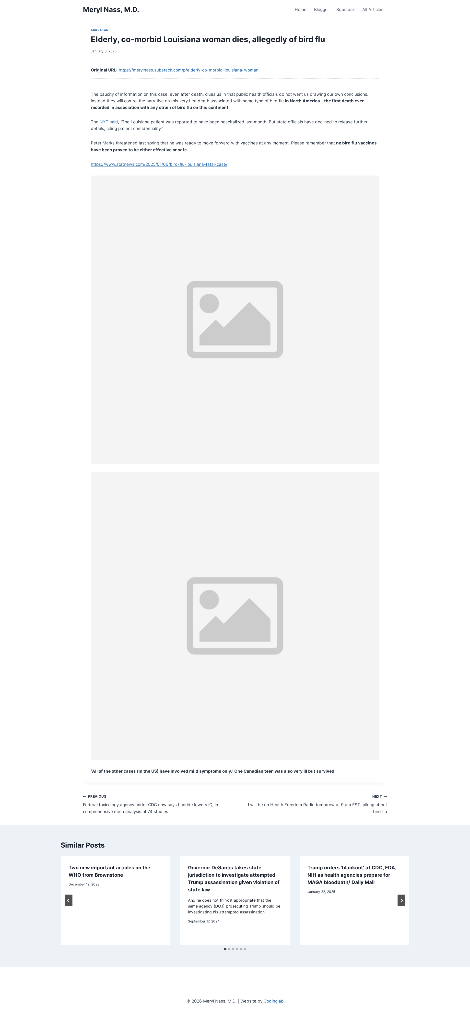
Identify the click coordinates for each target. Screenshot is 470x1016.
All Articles (372, 9)
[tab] (225, 949)
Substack (345, 9)
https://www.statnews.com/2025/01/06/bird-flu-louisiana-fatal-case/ (159, 164)
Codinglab (274, 1001)
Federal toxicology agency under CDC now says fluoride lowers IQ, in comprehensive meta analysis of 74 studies (150, 804)
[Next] (401, 900)
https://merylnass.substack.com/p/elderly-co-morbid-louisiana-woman (188, 70)
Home (300, 9)
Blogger (321, 9)
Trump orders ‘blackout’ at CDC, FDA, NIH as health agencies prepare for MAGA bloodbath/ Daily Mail (351, 875)
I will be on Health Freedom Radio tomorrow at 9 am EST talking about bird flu (317, 804)
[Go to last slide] (68, 900)
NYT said (108, 121)
